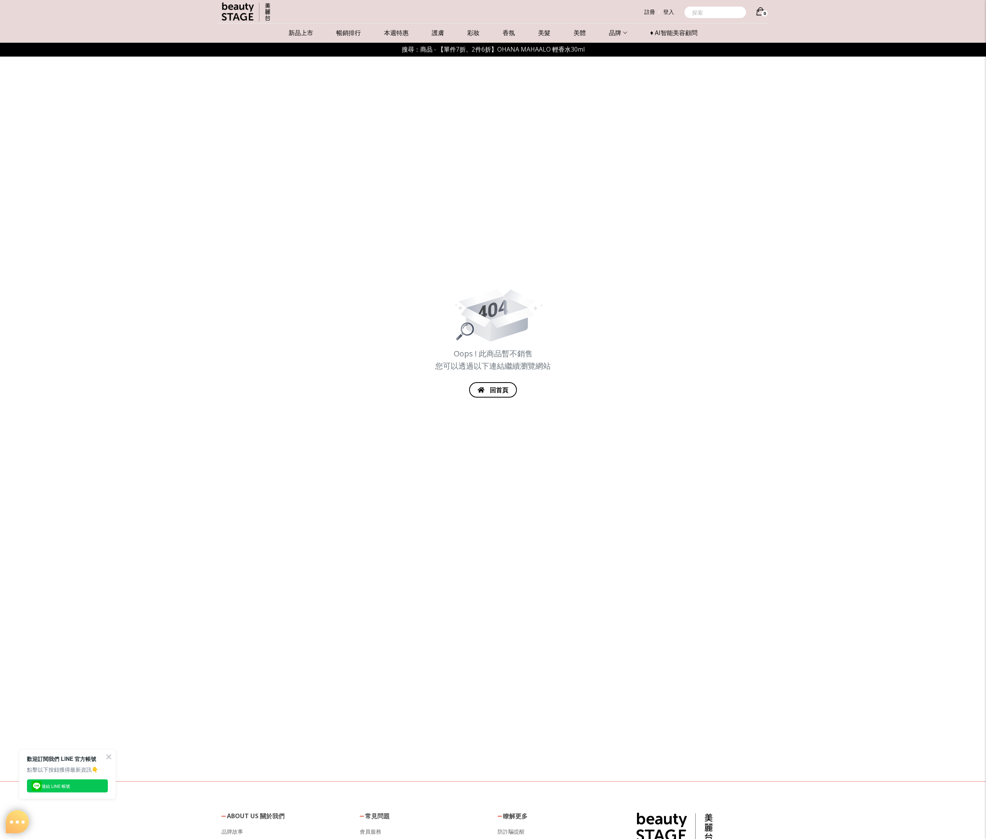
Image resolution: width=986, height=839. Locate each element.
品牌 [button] (615, 32)
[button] (674, 826)
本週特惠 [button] (396, 32)
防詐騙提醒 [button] (511, 831)
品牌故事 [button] (232, 831)
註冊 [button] (649, 11)
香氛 (509, 32)
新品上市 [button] (300, 32)
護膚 (438, 32)
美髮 (544, 32)
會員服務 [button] (370, 831)
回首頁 (498, 390)
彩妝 (473, 32)
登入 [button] (668, 11)
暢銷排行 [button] (348, 32)
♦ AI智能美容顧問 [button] (674, 32)
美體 (579, 32)
